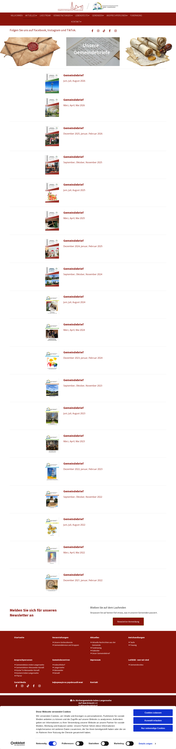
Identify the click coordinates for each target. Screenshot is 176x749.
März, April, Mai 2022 (74, 552)
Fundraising (136, 15)
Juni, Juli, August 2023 (74, 413)
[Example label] (98, 31)
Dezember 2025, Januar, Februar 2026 (82, 133)
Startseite (19, 637)
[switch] (79, 743)
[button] (128, 622)
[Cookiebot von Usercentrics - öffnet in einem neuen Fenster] (18, 744)
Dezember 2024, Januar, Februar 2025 (82, 246)
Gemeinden (97, 15)
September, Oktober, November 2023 (82, 385)
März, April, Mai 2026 (74, 105)
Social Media (20, 682)
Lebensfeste (81, 15)
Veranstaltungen (62, 15)
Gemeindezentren (61, 660)
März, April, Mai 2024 (74, 329)
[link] (30, 16)
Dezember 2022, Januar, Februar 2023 (82, 469)
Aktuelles (30, 15)
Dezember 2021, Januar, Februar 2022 (82, 580)
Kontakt (75, 21)
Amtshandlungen (136, 637)
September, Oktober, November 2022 (82, 496)
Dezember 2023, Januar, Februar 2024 (82, 357)
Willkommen (17, 15)
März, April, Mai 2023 (74, 441)
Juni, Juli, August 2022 (74, 524)
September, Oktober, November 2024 (82, 274)
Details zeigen (145, 743)
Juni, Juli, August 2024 (74, 302)
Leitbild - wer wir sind (138, 660)
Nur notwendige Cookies (153, 728)
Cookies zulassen (153, 712)
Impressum (95, 660)
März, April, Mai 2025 (74, 218)
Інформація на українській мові (67, 682)
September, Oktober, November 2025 (82, 162)
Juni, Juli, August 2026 (74, 80)
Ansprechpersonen (116, 15)
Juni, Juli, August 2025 (74, 190)
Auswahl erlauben (153, 720)
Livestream (45, 15)
